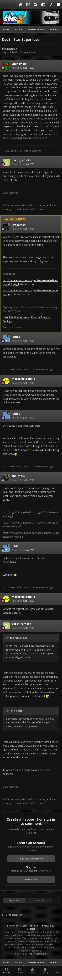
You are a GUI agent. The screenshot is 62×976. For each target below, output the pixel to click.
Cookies (31, 928)
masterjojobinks (23, 379)
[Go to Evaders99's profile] (6, 226)
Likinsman (11, 48)
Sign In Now (31, 879)
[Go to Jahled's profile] (6, 338)
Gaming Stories (28, 52)
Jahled (16, 337)
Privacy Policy (47, 925)
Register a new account (31, 858)
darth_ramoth (21, 160)
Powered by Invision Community (31, 953)
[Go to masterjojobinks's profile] (6, 380)
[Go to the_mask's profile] (6, 478)
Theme (33, 925)
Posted (23, 67)
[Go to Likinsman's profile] (6, 65)
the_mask (18, 476)
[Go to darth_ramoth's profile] (6, 162)
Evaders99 (18, 225)
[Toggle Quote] (7, 637)
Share (15, 900)
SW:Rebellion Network (16, 317)
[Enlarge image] (15, 453)
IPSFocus (23, 925)
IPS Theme (11, 925)
